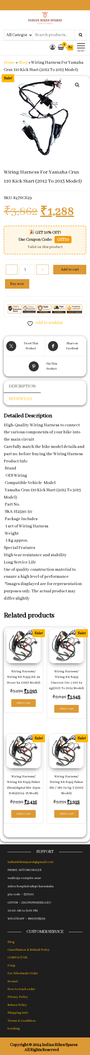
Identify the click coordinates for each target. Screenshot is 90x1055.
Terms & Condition (22, 1021)
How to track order (21, 989)
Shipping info (18, 1013)
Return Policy (17, 1005)
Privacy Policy (18, 997)
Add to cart (70, 269)
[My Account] (52, 48)
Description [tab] (22, 386)
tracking (14, 1028)
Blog (11, 942)
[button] (77, 85)
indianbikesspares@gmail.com (30, 862)
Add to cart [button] (23, 703)
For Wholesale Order (23, 973)
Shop (23, 62)
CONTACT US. (18, 957)
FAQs (11, 965)
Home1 (13, 981)
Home (9, 62)
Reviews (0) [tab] (20, 398)
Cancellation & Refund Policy (29, 950)
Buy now (17, 284)
